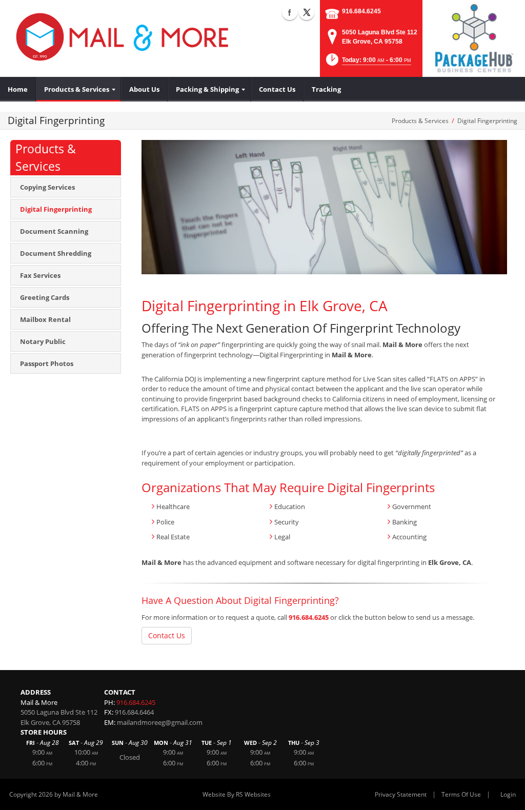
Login (508, 794)
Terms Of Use (461, 794)
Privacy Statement (401, 794)
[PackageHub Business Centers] (473, 37)
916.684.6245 (361, 11)
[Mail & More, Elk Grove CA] (123, 36)
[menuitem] (18, 89)
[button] (367, 63)
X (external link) (306, 12)
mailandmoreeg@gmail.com (160, 722)
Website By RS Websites (237, 794)
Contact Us (166, 635)
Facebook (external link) (289, 12)
